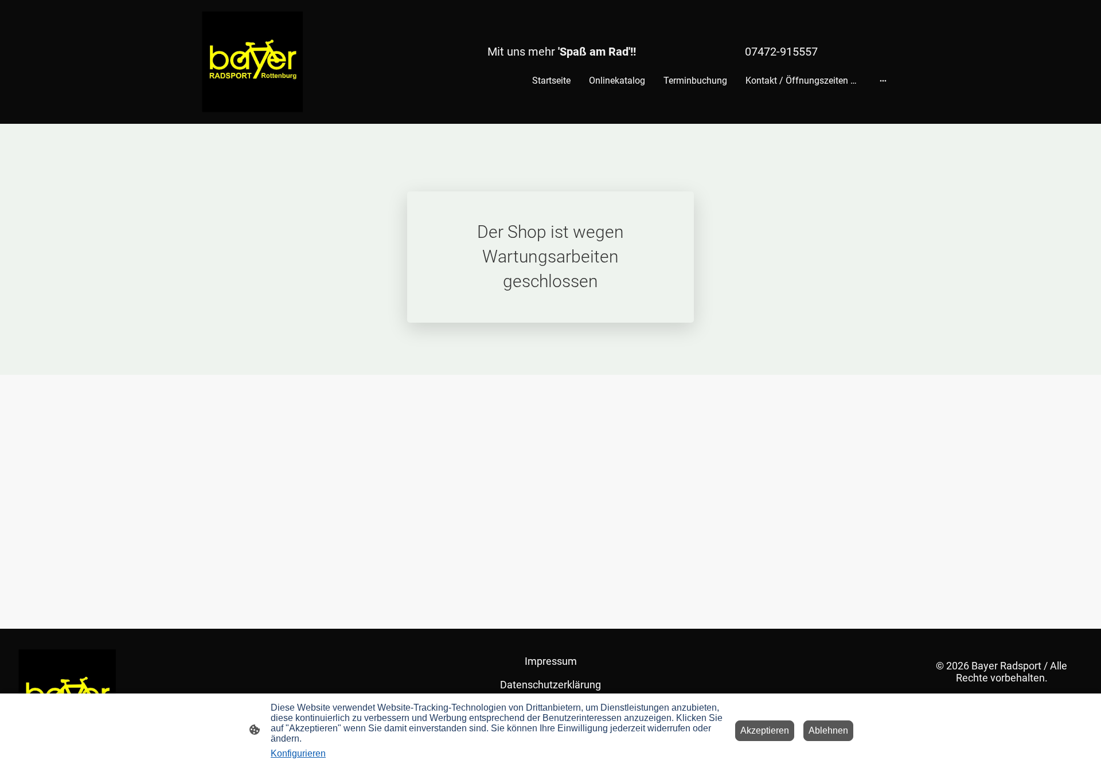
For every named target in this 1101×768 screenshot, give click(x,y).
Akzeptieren (764, 730)
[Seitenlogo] (252, 61)
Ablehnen (828, 730)
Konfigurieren (298, 753)
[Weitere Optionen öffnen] (883, 81)
